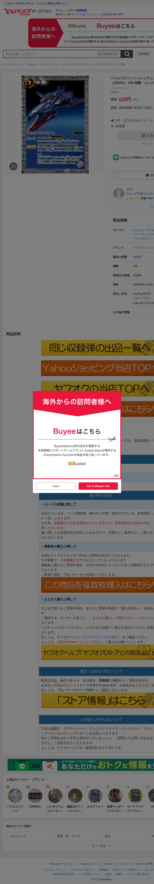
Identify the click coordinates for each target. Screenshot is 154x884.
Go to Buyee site (98, 486)
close (56, 486)
